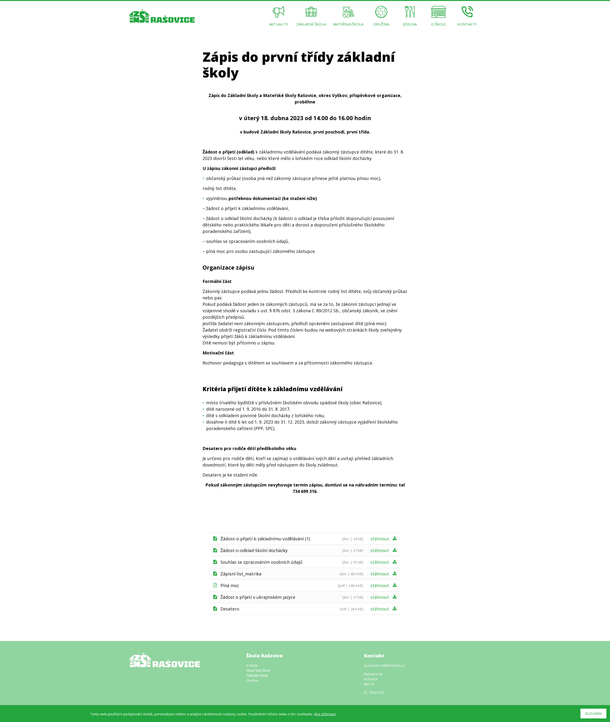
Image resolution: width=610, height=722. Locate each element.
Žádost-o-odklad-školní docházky (254, 550)
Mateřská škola (348, 24)
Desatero (229, 609)
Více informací (325, 714)
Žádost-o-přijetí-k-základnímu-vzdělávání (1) (265, 539)
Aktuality (278, 24)
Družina (381, 24)
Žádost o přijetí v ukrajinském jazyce (257, 597)
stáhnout (379, 539)
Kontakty (467, 24)
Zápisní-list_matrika (240, 574)
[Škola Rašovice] (162, 15)
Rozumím (593, 713)
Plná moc (229, 585)
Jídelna (410, 24)
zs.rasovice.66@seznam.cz (384, 665)
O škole (438, 24)
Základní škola (311, 24)
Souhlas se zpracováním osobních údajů (261, 562)
